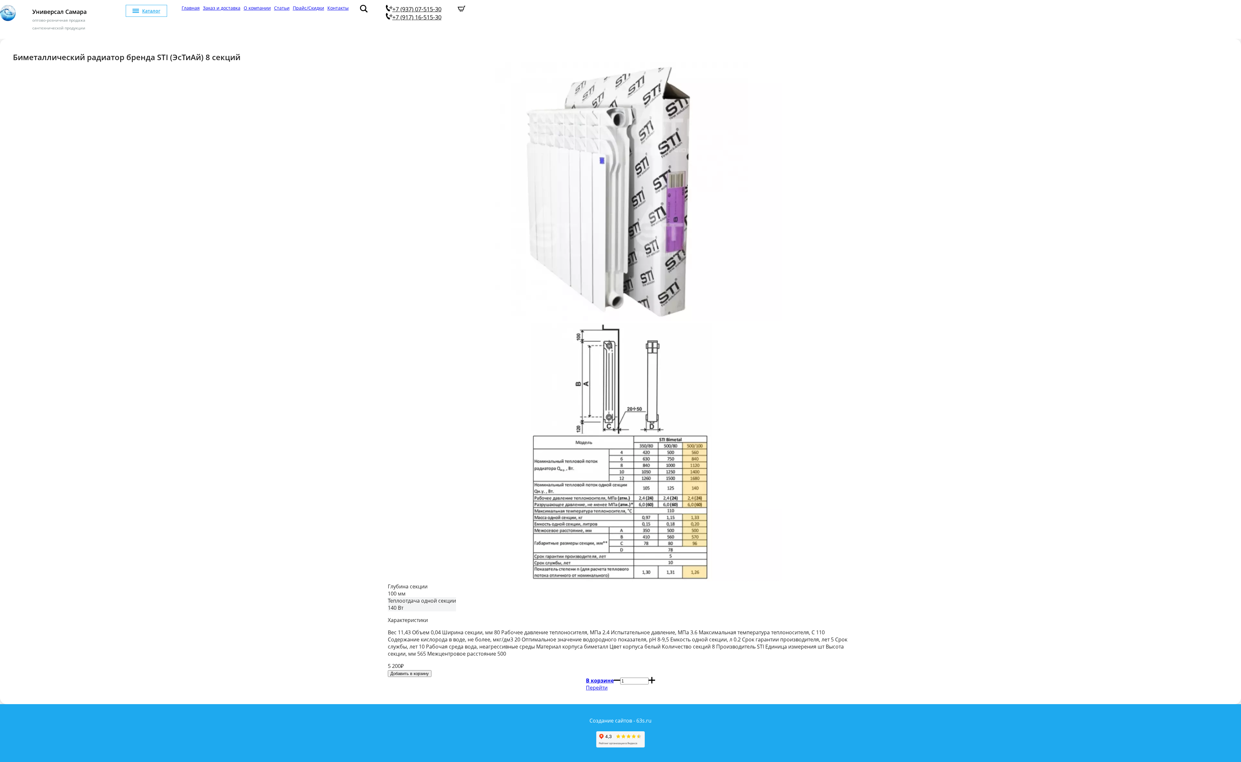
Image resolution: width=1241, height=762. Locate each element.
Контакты (338, 8)
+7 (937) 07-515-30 (416, 9)
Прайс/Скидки (308, 8)
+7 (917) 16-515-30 (416, 17)
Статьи (282, 8)
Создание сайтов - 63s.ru (620, 720)
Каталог (151, 11)
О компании (257, 8)
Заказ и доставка (221, 8)
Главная (191, 8)
